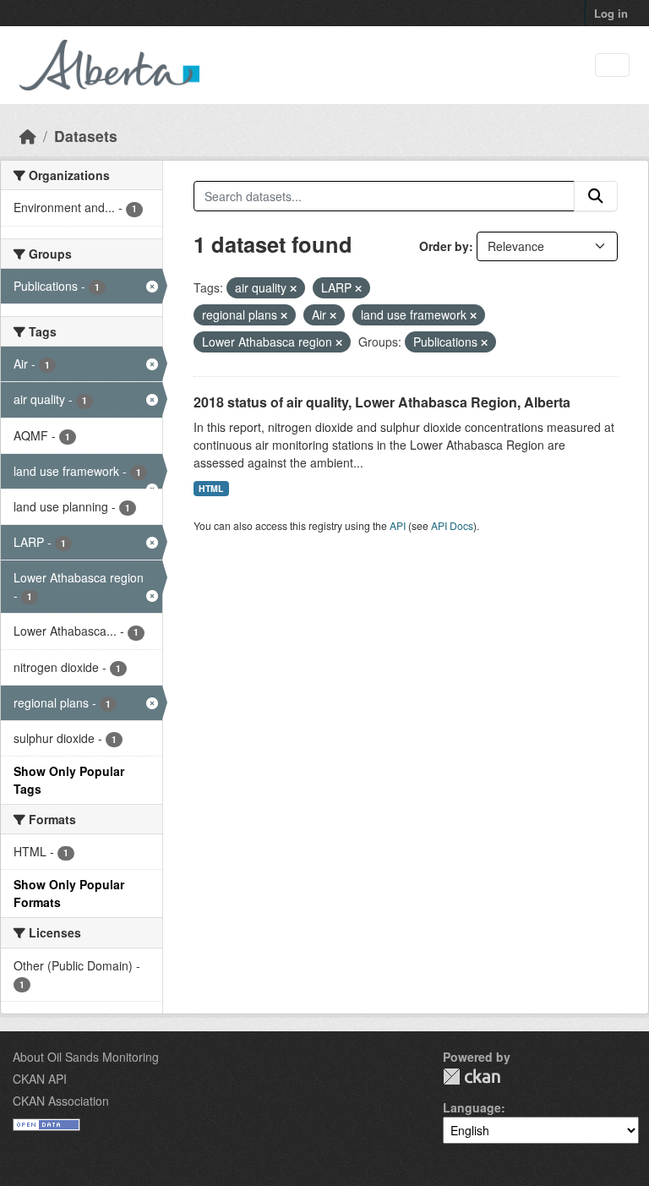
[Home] (27, 135)
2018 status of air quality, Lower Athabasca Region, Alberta (382, 402)
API (398, 525)
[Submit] (596, 196)
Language (472, 1107)
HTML (211, 488)
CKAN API (40, 1078)
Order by (444, 246)
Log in (611, 13)
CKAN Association (61, 1100)
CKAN (471, 1076)
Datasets (85, 135)
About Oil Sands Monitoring (86, 1056)
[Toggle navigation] (612, 65)
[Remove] (293, 288)
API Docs (452, 525)
